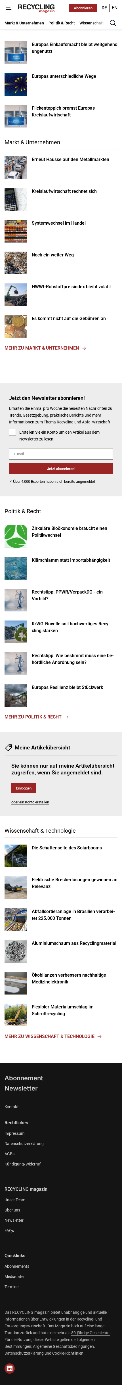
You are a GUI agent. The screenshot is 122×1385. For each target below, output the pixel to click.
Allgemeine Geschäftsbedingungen (63, 1346)
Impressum (14, 1133)
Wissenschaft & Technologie (40, 830)
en (114, 8)
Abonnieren (83, 8)
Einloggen (23, 788)
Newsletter (21, 1088)
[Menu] (9, 8)
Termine (11, 1286)
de (104, 8)
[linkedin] (10, 1368)
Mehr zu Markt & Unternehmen (42, 348)
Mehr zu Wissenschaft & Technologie (49, 1036)
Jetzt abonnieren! (61, 469)
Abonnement (24, 1078)
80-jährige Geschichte (90, 1332)
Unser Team (15, 1200)
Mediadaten (15, 1276)
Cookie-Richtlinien (67, 1353)
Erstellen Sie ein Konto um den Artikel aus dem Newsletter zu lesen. (59, 435)
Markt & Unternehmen (32, 142)
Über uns (12, 1210)
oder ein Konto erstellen (30, 802)
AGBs (9, 1154)
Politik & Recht (23, 511)
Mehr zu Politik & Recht (33, 717)
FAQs (9, 1230)
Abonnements (17, 1266)
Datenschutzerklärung (24, 1143)
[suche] (112, 23)
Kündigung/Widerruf (23, 1164)
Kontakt (12, 1106)
